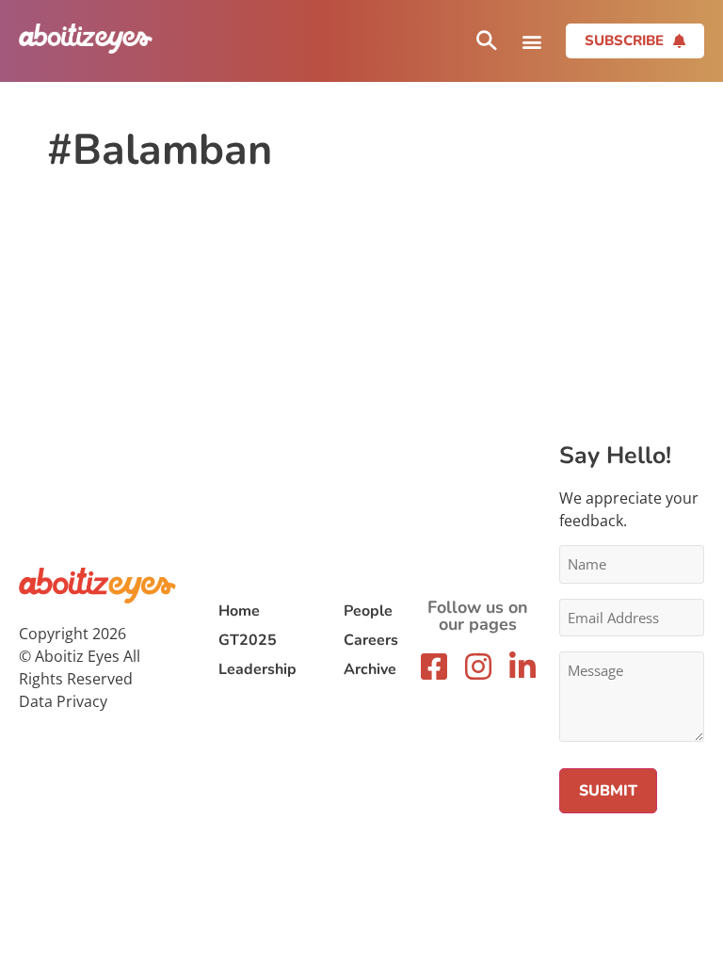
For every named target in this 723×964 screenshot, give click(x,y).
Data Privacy (63, 701)
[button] (531, 40)
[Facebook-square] (434, 666)
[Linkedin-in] (522, 666)
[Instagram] (478, 666)
